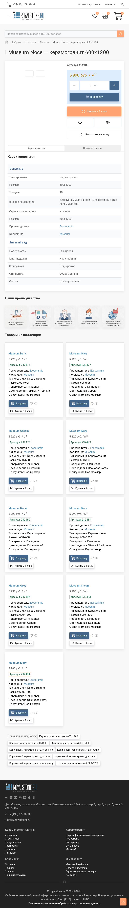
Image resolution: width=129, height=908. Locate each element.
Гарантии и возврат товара (81, 871)
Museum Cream (19, 430)
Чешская (10, 849)
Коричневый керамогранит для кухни (78, 749)
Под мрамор (72, 842)
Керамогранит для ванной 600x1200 (78, 763)
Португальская (13, 842)
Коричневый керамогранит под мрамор (31, 763)
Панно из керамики (15, 875)
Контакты (71, 875)
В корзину (96, 96)
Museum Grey (78, 353)
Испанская (11, 835)
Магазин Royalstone (77, 864)
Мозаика (10, 864)
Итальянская (12, 838)
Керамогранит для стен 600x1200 (70, 743)
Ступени (9, 871)
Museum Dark (17, 353)
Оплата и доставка (76, 868)
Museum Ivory (78, 430)
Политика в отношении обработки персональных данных (64, 903)
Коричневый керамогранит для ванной (31, 749)
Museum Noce (18, 508)
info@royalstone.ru (19, 819)
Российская (11, 845)
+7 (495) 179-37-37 (19, 814)
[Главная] (6, 42)
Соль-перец (72, 845)
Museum (65, 234)
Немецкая (10, 852)
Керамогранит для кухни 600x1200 (58, 736)
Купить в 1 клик (96, 111)
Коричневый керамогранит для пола (29, 756)
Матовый (71, 849)
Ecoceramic (66, 226)
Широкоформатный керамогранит (85, 835)
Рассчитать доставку (97, 134)
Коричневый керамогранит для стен (75, 756)
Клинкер (9, 868)
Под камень (72, 838)
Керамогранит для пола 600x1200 (28, 743)
